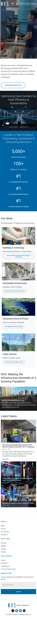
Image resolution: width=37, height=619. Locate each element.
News (3, 526)
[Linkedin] (20, 610)
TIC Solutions (5, 532)
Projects (3, 549)
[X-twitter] (12, 610)
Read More (5, 459)
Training (3, 552)
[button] (16, 3)
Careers (3, 529)
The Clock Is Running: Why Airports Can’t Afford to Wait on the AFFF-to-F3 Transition (18, 446)
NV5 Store (4, 563)
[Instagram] (24, 610)
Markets (3, 546)
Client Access (5, 566)
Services (3, 543)
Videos (3, 560)
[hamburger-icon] (12, 3)
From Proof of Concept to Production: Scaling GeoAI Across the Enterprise (17, 479)
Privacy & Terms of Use (8, 569)
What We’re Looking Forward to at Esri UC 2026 (17, 503)
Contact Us (4, 535)
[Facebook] (16, 610)
